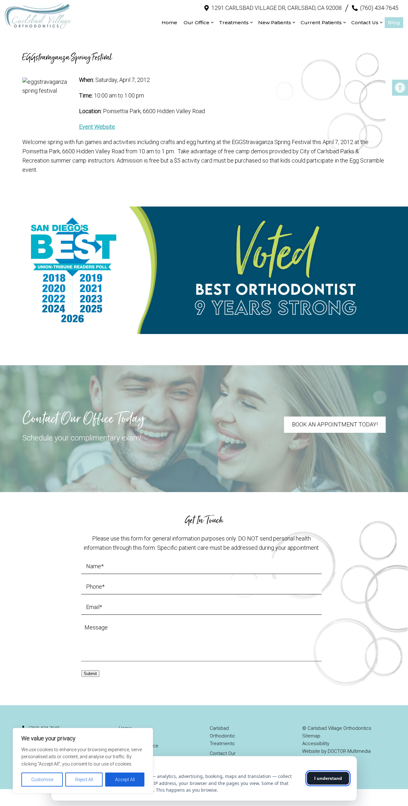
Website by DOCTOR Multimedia (336, 751)
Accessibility (315, 743)
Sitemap (311, 736)
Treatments (234, 22)
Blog (394, 22)
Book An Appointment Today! (335, 424)
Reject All (84, 779)
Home (169, 22)
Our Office (196, 22)
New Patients (274, 22)
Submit (90, 673)
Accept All (125, 779)
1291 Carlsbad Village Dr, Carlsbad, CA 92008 (276, 7)
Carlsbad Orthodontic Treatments (222, 735)
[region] (83, 760)
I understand (328, 778)
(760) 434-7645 (379, 7)
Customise (42, 779)
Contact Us (364, 22)
